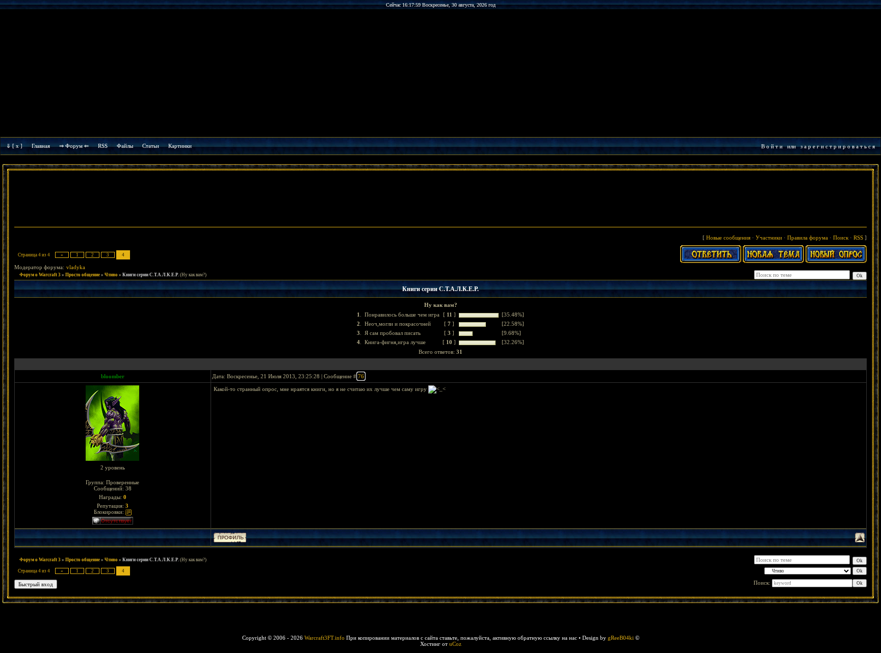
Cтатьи (150, 146)
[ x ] (17, 146)
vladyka (75, 267)
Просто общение (82, 274)
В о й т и (772, 146)
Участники (769, 237)
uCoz (455, 644)
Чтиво (111, 274)
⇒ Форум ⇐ (74, 146)
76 (361, 376)
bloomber (112, 376)
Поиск (840, 237)
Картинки (180, 146)
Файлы (125, 146)
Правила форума (807, 237)
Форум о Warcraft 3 (40, 274)
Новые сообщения (728, 237)
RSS (103, 146)
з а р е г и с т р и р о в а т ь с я (837, 146)
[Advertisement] (440, 200)
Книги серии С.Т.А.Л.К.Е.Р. (150, 274)
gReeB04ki (621, 638)
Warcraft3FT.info (324, 638)
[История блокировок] (128, 512)
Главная (41, 146)
